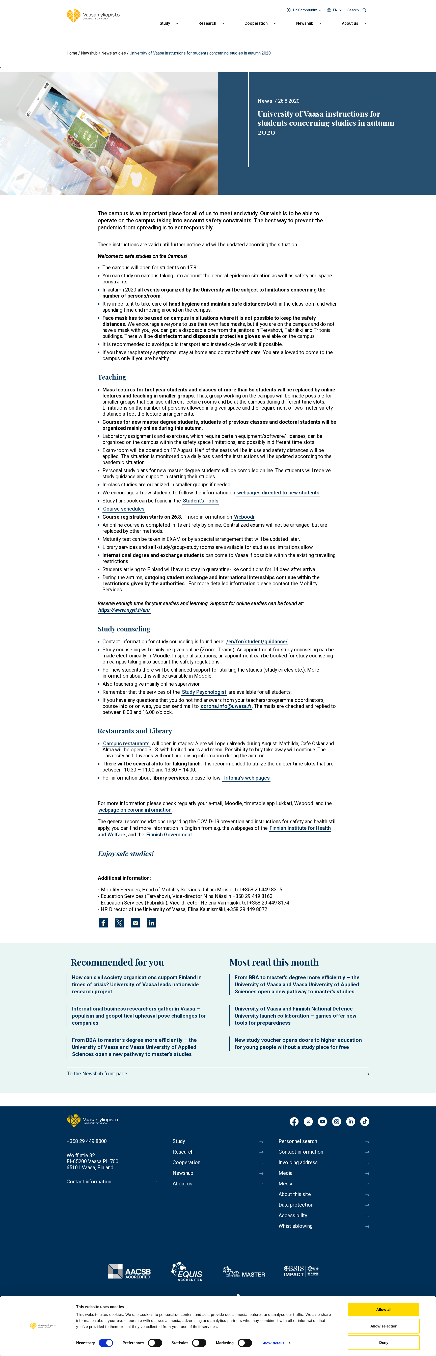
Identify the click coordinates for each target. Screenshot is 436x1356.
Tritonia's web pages (246, 778)
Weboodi (244, 517)
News (265, 100)
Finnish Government (169, 835)
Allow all (383, 1309)
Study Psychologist (204, 692)
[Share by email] (135, 922)
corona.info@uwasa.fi (226, 706)
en (335, 10)
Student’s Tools (201, 501)
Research (207, 23)
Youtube (322, 1122)
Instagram (336, 1122)
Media (285, 1173)
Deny (383, 1342)
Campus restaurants (126, 743)
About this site (295, 1194)
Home (72, 53)
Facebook (294, 1122)
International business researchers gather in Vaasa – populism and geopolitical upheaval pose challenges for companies (139, 1016)
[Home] (93, 16)
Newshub (304, 23)
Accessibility (293, 1215)
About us (350, 23)
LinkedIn (350, 1122)
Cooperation (256, 23)
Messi (285, 1184)
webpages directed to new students (278, 493)
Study (165, 23)
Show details (272, 1343)
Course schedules (124, 509)
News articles (113, 53)
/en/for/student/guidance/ (257, 642)
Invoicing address (298, 1162)
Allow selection (383, 1326)
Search (353, 10)
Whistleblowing (296, 1226)
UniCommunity (305, 10)
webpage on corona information (135, 810)
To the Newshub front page (97, 1074)
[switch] (155, 1343)
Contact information (89, 1182)
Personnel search (298, 1141)
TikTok (364, 1122)
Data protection (296, 1205)
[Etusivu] (93, 1120)
